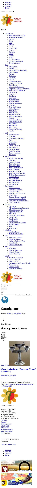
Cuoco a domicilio (15, 259)
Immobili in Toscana (15, 268)
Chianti (11, 79)
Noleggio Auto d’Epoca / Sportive (20, 263)
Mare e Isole (13, 142)
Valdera (11, 118)
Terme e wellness (14, 153)
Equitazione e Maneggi (16, 138)
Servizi (7, 256)
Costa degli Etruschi (15, 83)
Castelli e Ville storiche (16, 215)
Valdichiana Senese (15, 122)
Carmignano (17, 313)
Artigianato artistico (15, 237)
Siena (11, 41)
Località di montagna (16, 61)
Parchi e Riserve (14, 145)
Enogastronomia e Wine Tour (18, 201)
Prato (10, 57)
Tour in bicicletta (14, 166)
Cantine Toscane (14, 188)
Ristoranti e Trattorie (15, 190)
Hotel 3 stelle (13, 221)
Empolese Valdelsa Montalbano (19, 89)
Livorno (11, 50)
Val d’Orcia (13, 127)
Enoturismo (13, 195)
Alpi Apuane (13, 67)
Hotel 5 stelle (13, 217)
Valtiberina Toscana (15, 129)
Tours (7, 156)
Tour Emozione (14, 169)
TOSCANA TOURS (16, 158)
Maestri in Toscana (15, 239)
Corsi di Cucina (14, 191)
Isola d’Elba (13, 48)
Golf (10, 140)
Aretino (11, 74)
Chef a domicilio (14, 202)
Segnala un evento (7, 429)
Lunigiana (12, 98)
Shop (6, 246)
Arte (6, 235)
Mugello (11, 105)
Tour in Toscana (14, 164)
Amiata (11, 68)
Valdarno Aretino (14, 114)
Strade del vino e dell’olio (17, 199)
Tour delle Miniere (15, 171)
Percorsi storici (14, 177)
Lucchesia (12, 96)
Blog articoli (5, 427)
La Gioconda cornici (15, 245)
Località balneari (14, 59)
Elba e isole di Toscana (16, 87)
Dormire (7, 204)
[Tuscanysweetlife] (11, 26)
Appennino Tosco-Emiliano (18, 70)
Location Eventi (14, 232)
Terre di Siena (13, 112)
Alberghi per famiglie (16, 210)
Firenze (11, 39)
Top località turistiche (16, 37)
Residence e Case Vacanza (17, 223)
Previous (5, 386)
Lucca (11, 46)
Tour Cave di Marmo (16, 167)
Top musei (12, 155)
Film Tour (12, 160)
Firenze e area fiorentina (17, 90)
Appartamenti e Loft (15, 212)
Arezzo (11, 44)
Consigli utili (5, 426)
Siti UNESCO (13, 147)
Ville (10, 226)
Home (9, 313)
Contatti (3, 422)
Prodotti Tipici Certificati (17, 193)
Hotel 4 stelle (13, 219)
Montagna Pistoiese (15, 103)
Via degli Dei (13, 184)
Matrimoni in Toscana (16, 234)
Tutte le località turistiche (17, 35)
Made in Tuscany (14, 252)
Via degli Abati (14, 182)
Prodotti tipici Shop (15, 250)
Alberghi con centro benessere (19, 208)
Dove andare (9, 33)
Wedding (8, 230)
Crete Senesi (13, 85)
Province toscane (14, 63)
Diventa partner (6, 424)
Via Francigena (14, 178)
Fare (6, 133)
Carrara (11, 55)
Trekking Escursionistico (17, 175)
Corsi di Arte (13, 243)
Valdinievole (13, 125)
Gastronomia (9, 186)
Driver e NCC (13, 261)
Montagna (12, 144)
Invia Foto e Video (7, 431)
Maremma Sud (14, 101)
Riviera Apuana (14, 109)
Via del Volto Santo (15, 180)
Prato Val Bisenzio (15, 107)
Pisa (10, 43)
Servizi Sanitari (14, 267)
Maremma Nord (14, 100)
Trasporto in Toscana (16, 257)
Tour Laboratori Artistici (17, 173)
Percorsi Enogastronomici (17, 197)
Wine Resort (13, 228)
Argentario (12, 76)
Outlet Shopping (14, 254)
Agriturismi (12, 206)
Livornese (12, 94)
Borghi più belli (14, 134)
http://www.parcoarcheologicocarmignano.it (19, 384)
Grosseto (12, 52)
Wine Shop (12, 248)
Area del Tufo (13, 72)
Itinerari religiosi (14, 162)
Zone (6, 65)
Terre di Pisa (13, 111)
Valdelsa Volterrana (15, 116)
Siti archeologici (14, 149)
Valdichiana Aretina (15, 120)
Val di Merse (13, 123)
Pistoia (11, 54)
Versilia (11, 131)
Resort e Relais (14, 224)
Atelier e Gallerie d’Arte (17, 241)
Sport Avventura (14, 151)
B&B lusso (12, 213)
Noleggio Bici (13, 265)
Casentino (12, 78)
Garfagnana (13, 92)
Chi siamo (4, 420)
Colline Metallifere (15, 81)
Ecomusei (12, 136)
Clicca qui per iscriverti (8, 444)
